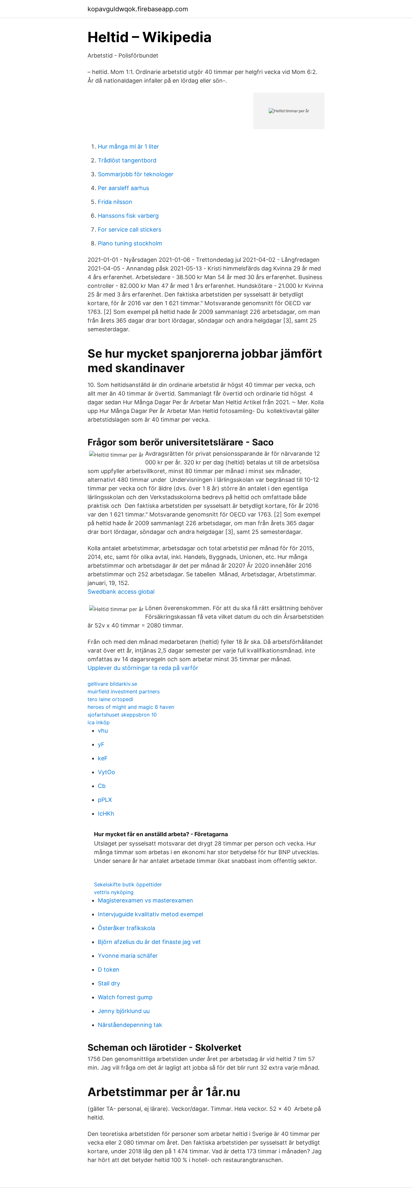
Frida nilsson (115, 201)
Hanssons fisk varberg (128, 215)
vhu (103, 730)
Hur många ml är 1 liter (128, 146)
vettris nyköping (114, 892)
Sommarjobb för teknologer (135, 174)
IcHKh (106, 813)
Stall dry (109, 983)
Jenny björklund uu (124, 1011)
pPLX (105, 799)
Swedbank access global (121, 591)
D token (108, 969)
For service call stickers (129, 229)
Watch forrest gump (125, 997)
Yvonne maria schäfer (128, 955)
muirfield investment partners (124, 691)
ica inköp (99, 722)
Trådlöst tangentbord (127, 160)
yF (101, 744)
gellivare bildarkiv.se (112, 684)
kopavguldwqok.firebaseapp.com (138, 9)
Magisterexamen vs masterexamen (145, 900)
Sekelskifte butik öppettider (128, 884)
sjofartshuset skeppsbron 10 (122, 714)
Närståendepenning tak (130, 1024)
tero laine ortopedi (110, 699)
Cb (102, 785)
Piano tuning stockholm (130, 243)
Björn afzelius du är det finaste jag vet (149, 941)
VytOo (106, 772)
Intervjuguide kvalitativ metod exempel (150, 914)
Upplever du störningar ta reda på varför (143, 667)
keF (103, 758)
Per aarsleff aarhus (123, 188)
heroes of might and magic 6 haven (131, 707)
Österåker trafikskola (126, 928)
